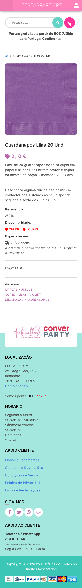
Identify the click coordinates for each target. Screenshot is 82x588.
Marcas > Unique (18, 289)
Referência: (14, 209)
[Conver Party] (56, 331)
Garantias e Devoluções (24, 468)
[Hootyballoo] (26, 331)
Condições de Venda (21, 475)
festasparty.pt (41, 5)
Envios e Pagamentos (22, 460)
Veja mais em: (12, 284)
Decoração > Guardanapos (27, 299)
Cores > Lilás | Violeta (23, 294)
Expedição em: (17, 236)
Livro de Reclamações (22, 490)
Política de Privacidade (23, 483)
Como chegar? (16, 386)
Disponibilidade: (18, 222)
